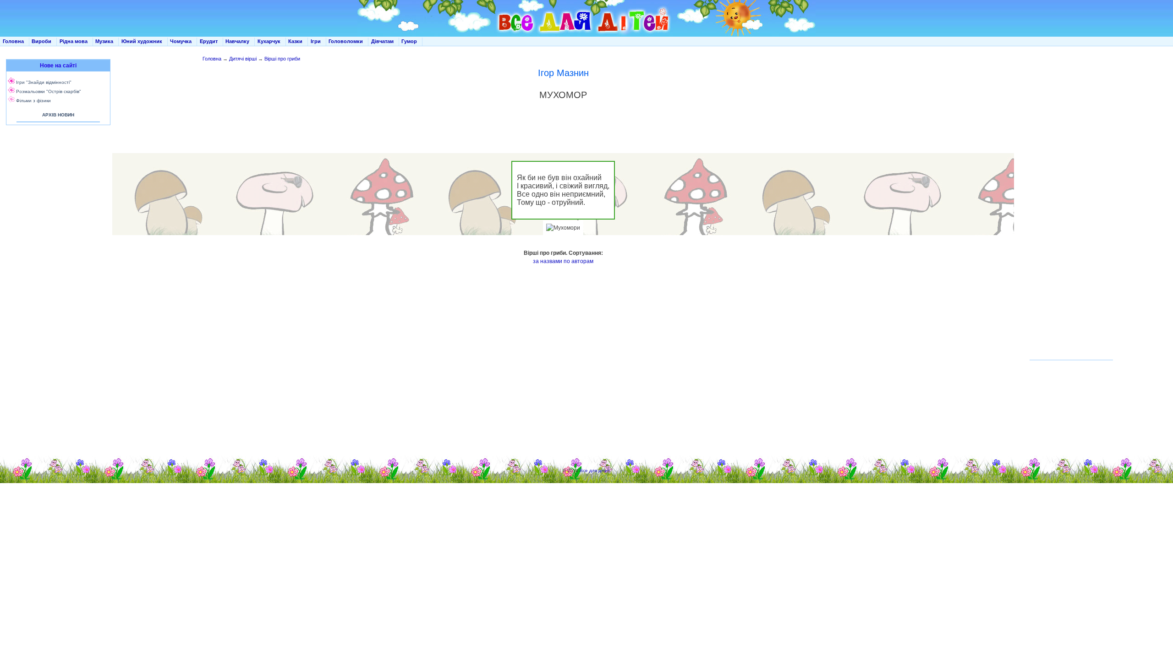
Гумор (409, 41)
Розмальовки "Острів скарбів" (48, 91)
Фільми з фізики (33, 100)
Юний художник (141, 41)
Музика (104, 41)
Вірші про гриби (282, 58)
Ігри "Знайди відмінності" (43, 82)
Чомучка (181, 41)
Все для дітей (595, 470)
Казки (295, 41)
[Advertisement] (56, 220)
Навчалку (237, 41)
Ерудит (209, 41)
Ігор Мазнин (563, 73)
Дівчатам (382, 41)
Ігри (316, 41)
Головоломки (346, 41)
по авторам (578, 261)
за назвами (547, 261)
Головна (13, 41)
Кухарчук (269, 41)
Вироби (41, 41)
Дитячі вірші (243, 58)
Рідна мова (74, 41)
